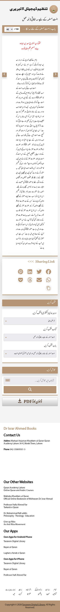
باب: (53, 29)
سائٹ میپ (47, 592)
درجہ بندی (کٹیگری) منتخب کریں (44, 313)
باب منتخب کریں (50, 345)
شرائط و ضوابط (28, 592)
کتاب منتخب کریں (49, 329)
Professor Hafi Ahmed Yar (15, 575)
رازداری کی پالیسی (38, 592)
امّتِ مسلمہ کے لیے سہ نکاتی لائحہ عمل (40, 20)
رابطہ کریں (20, 592)
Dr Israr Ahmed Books (20, 429)
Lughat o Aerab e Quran (14, 553)
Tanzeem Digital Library (14, 541)
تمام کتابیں (54, 592)
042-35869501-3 (17, 449)
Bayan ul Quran (10, 547)
